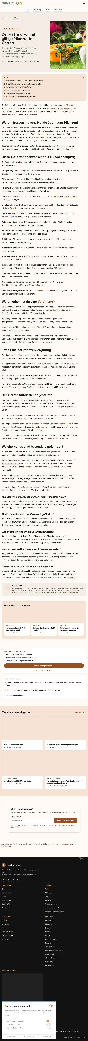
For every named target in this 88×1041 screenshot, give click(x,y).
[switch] (48, 1021)
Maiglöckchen (57, 108)
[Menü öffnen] (84, 3)
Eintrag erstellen (7, 932)
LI (17, 879)
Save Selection (29, 1037)
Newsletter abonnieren (65, 821)
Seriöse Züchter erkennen (54, 911)
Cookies (76, 1031)
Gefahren (48, 900)
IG (3, 879)
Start (3, 18)
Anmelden (49, 670)
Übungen (48, 893)
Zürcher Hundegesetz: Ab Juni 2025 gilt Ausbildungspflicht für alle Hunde (32, 690)
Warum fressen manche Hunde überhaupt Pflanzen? (24, 81)
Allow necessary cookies (15, 1021)
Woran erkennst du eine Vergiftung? (19, 87)
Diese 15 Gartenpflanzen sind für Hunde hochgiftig (24, 84)
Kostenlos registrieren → (44, 666)
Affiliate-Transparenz (52, 958)
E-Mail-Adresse (16, 816)
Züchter (4, 920)
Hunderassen (6, 893)
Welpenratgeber (51, 904)
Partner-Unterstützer (52, 939)
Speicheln (57, 310)
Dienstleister (58, 10)
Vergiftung (45, 301)
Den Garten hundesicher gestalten (18, 93)
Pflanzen (69, 105)
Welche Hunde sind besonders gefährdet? (21, 97)
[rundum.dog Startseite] (12, 3)
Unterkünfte (6, 904)
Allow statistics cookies (14, 1024)
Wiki (46, 889)
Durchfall (57, 196)
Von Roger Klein (7, 61)
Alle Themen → (80, 712)
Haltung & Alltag (12, 18)
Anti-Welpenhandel (52, 908)
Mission (48, 928)
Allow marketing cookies (15, 1028)
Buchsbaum (43, 134)
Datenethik (49, 962)
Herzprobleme (71, 196)
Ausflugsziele (6, 900)
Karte (27, 10)
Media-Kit (5, 939)
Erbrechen (73, 188)
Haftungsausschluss (63, 1031)
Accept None (11, 1037)
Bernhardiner (28, 467)
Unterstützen (49, 965)
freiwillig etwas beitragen (60, 844)
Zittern (39, 327)
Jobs (3, 928)
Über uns (48, 924)
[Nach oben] (82, 1036)
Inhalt (7, 77)
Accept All (47, 1037)
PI (13, 879)
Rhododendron (65, 424)
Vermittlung (37, 10)
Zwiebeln (41, 291)
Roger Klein (17, 586)
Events (47, 10)
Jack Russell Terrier (10, 463)
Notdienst (42, 387)
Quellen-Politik (50, 954)
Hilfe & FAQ (49, 920)
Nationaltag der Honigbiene (14, 695)
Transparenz (49, 947)
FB (8, 879)
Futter (41, 339)
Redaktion (48, 943)
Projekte (48, 932)
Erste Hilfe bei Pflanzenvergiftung (18, 90)
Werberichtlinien (7, 935)
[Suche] (79, 3)
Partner (47, 935)
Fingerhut (14, 208)
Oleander (68, 108)
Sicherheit (72, 577)
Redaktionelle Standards (54, 950)
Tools (47, 897)
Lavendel (46, 427)
